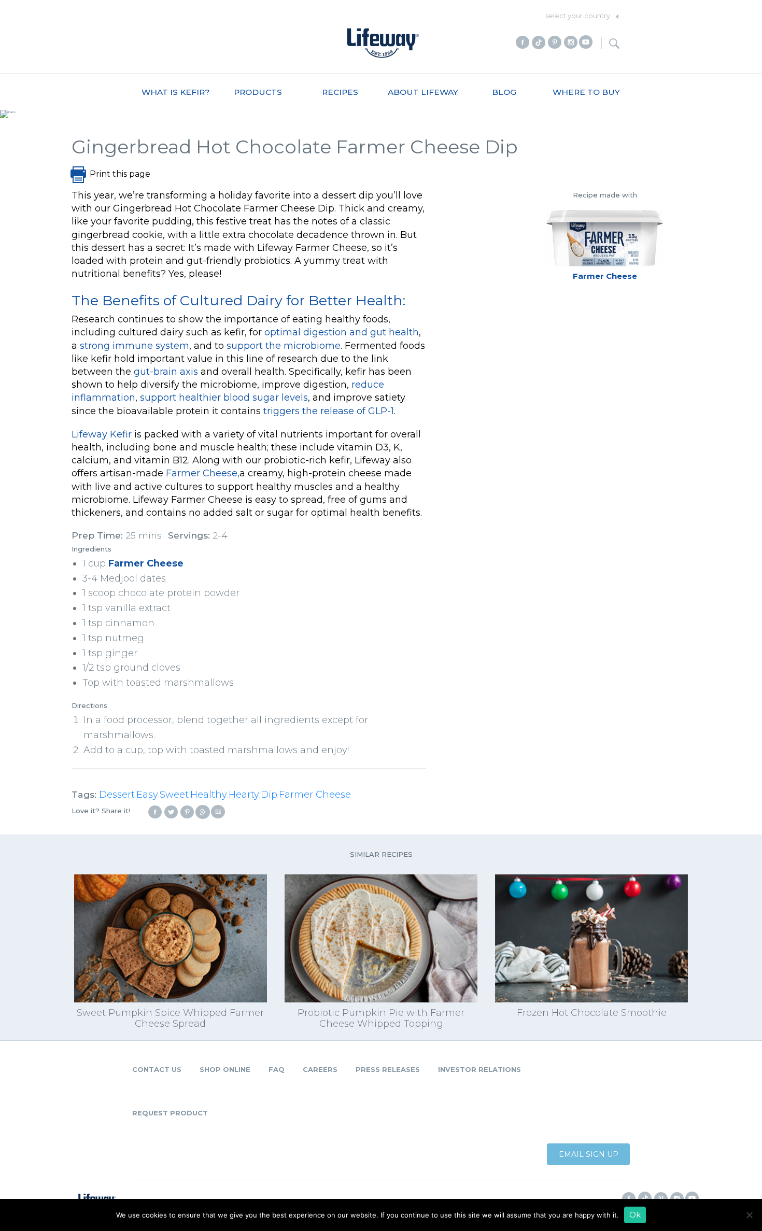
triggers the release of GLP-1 (328, 411)
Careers (320, 1069)
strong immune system (134, 345)
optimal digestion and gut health (341, 332)
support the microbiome (284, 345)
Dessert (117, 794)
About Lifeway (423, 92)
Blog (504, 92)
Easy (147, 794)
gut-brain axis (166, 371)
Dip (269, 794)
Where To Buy (586, 92)
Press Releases (388, 1069)
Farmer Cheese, (202, 473)
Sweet (174, 794)
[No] (749, 1215)
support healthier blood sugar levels (224, 397)
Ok (635, 1215)
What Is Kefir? (176, 92)
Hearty (244, 794)
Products (258, 92)
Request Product (170, 1113)
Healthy (208, 794)
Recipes (340, 92)
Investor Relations (479, 1069)
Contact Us (156, 1069)
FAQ (277, 1069)
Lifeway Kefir (102, 434)
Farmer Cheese (146, 563)
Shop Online (225, 1069)
